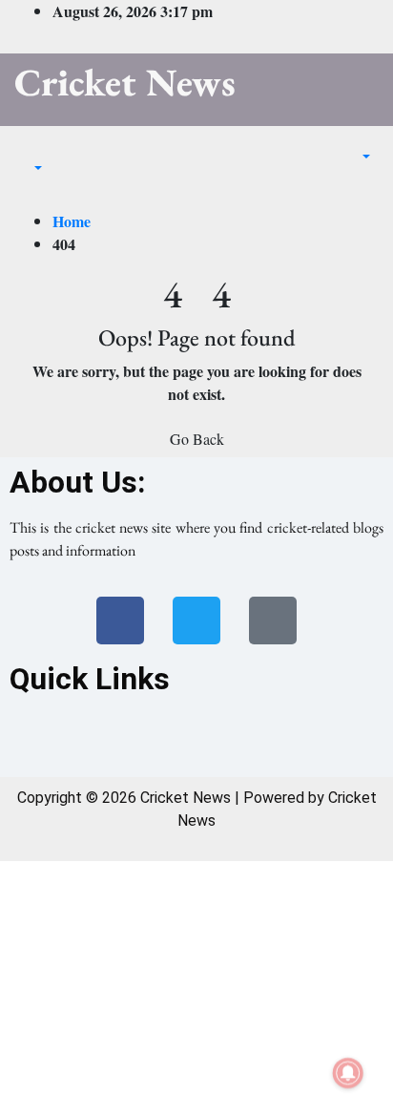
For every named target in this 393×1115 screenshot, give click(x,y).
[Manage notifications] (348, 1073)
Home (71, 221)
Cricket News (125, 82)
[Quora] (273, 620)
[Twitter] (196, 620)
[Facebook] (120, 620)
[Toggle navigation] (27, 151)
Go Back (197, 439)
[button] (28, 168)
